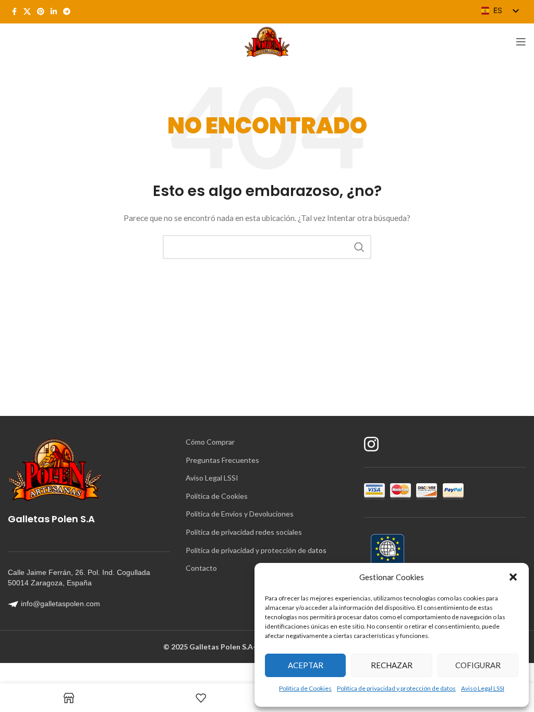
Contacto (201, 567)
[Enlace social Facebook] (14, 12)
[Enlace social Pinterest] (40, 12)
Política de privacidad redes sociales (244, 531)
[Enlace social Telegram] (67, 12)
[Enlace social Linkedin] (53, 12)
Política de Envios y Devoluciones (240, 513)
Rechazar (391, 665)
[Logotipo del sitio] (267, 40)
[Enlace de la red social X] (27, 12)
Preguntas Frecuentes (222, 460)
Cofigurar (478, 665)
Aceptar (305, 665)
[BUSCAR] (359, 247)
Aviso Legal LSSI (482, 688)
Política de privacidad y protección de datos (396, 688)
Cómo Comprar (210, 441)
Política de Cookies (305, 688)
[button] (513, 577)
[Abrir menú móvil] (521, 41)
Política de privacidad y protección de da (250, 550)
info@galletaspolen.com (60, 603)
